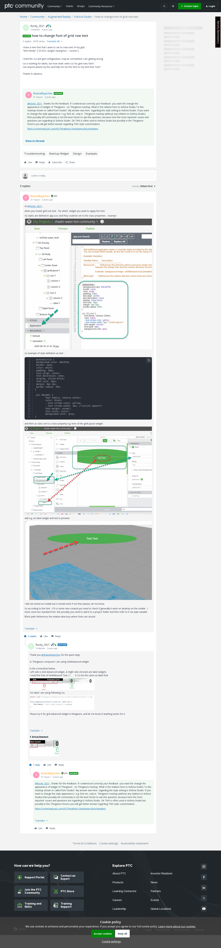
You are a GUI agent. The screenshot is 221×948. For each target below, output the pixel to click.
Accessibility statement (134, 843)
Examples (91, 153)
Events (69, 6)
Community (37, 16)
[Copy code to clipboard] (148, 360)
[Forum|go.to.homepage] (24, 6)
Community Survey (218, 32)
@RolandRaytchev (50, 654)
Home (23, 16)
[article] (88, 416)
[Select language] (173, 6)
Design (77, 153)
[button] (189, 6)
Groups (81, 6)
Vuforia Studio (83, 16)
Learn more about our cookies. (177, 926)
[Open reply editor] (88, 175)
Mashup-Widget (59, 153)
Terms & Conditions (85, 843)
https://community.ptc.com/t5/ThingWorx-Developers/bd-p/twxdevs (62, 128)
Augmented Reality (59, 16)
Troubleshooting (34, 153)
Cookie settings (108, 843)
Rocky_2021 (37, 26)
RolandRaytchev (42, 93)
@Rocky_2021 (34, 103)
